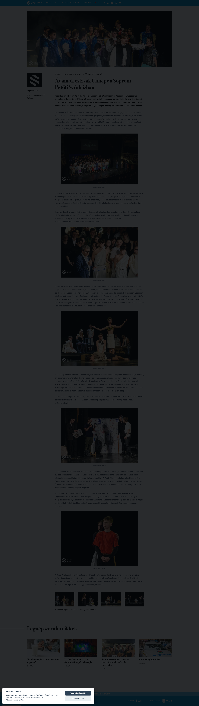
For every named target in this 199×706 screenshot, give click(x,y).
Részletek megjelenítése (15, 700)
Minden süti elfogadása (78, 693)
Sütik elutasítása (78, 699)
